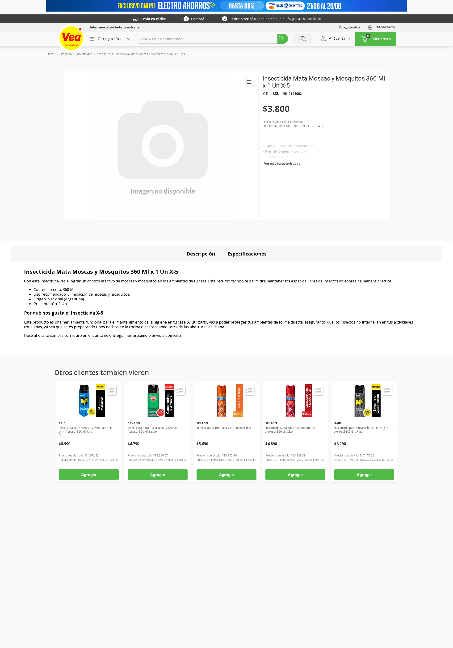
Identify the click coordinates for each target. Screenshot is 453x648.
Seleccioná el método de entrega (114, 27)
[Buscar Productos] (281, 39)
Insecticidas (84, 54)
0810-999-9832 (385, 27)
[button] (114, 27)
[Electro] (226, 6)
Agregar (88, 474)
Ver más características (282, 163)
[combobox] (211, 39)
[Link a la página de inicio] (50, 54)
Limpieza (66, 54)
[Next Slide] (393, 432)
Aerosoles (103, 54)
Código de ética (349, 27)
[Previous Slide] (59, 432)
